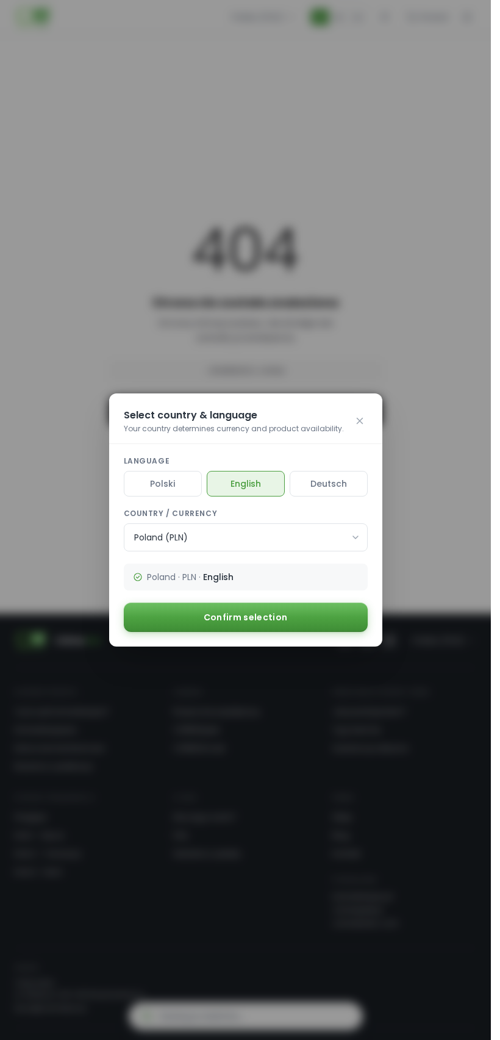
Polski (162, 484)
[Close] (360, 421)
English (245, 484)
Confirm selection (246, 617)
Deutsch (328, 484)
